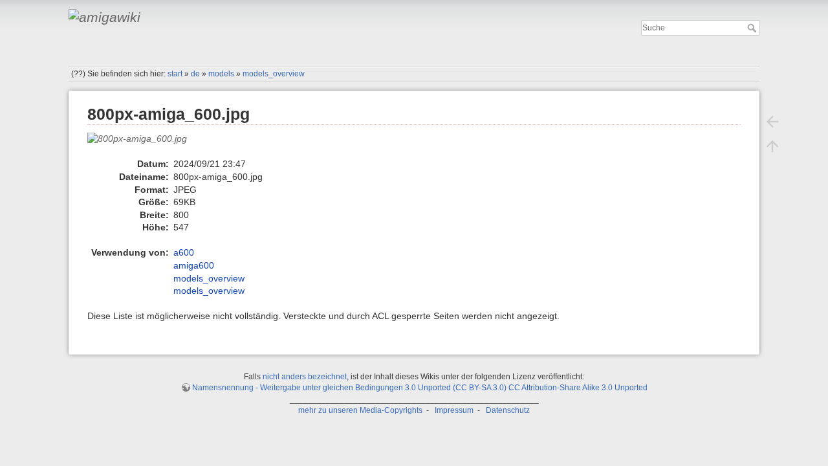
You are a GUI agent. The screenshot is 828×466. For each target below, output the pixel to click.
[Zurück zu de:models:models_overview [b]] (772, 121)
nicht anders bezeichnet (305, 376)
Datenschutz (508, 410)
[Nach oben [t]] (772, 146)
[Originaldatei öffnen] (144, 144)
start (175, 73)
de (195, 73)
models (221, 73)
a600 (183, 252)
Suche (753, 27)
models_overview (274, 73)
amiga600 (193, 265)
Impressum (454, 410)
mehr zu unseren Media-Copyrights (360, 410)
